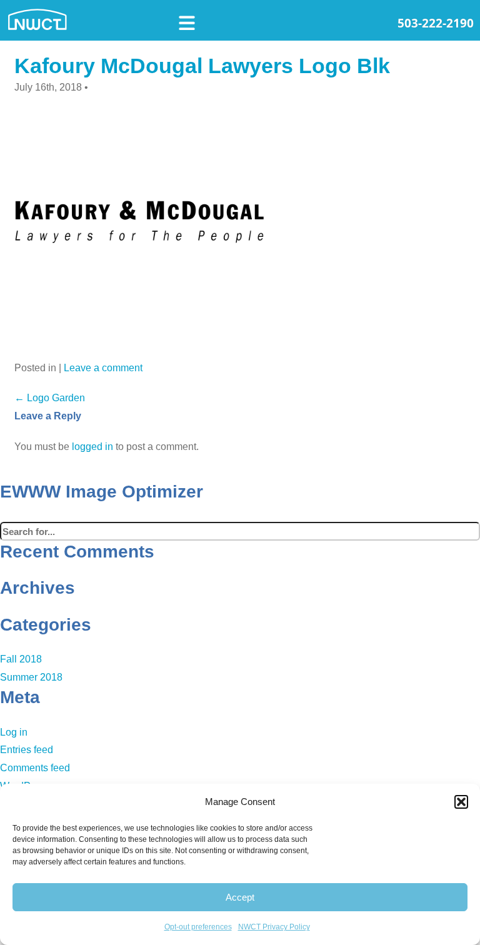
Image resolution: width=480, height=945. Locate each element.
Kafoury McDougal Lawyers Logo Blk (202, 66)
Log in (14, 732)
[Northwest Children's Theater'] (87, 18)
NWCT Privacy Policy (274, 926)
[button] (461, 802)
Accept (240, 897)
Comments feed (35, 767)
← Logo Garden (49, 397)
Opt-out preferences (198, 926)
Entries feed (26, 749)
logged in (92, 446)
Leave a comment (103, 367)
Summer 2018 (31, 677)
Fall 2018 (21, 659)
